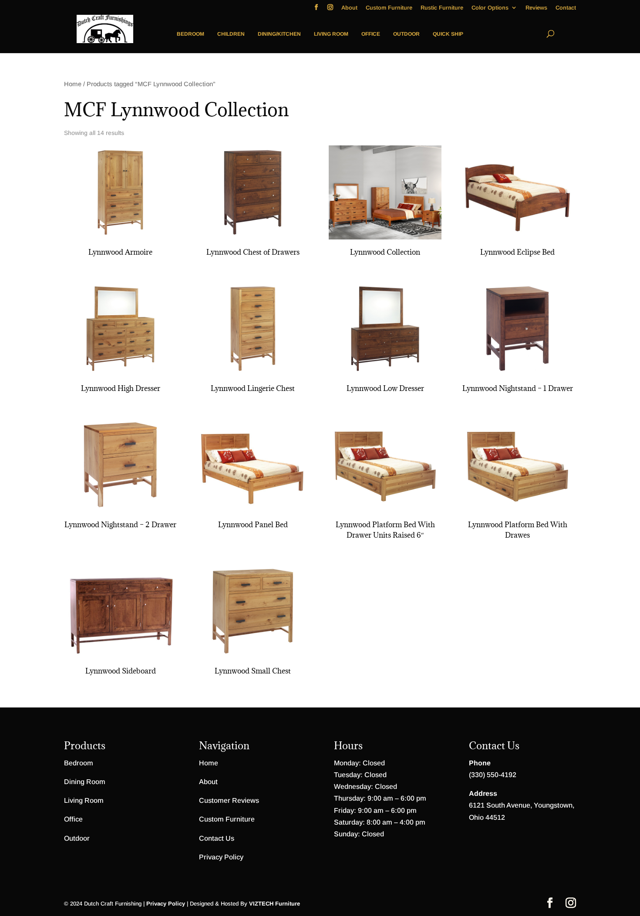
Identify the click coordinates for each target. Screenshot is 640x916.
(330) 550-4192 (492, 774)
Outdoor (406, 34)
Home (72, 84)
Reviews (536, 8)
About (349, 8)
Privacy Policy (221, 857)
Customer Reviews (229, 800)
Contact (566, 8)
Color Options (490, 8)
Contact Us (216, 838)
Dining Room (84, 781)
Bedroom (190, 34)
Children (231, 34)
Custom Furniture (389, 8)
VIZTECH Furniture (274, 903)
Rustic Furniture (442, 8)
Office (370, 34)
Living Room (331, 34)
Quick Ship (448, 34)
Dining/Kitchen (279, 34)
